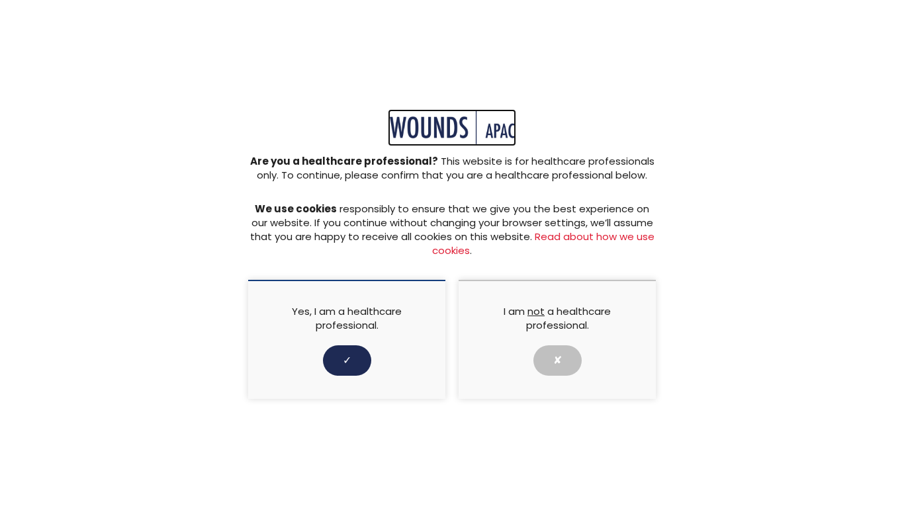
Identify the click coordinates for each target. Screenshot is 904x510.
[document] (452, 255)
